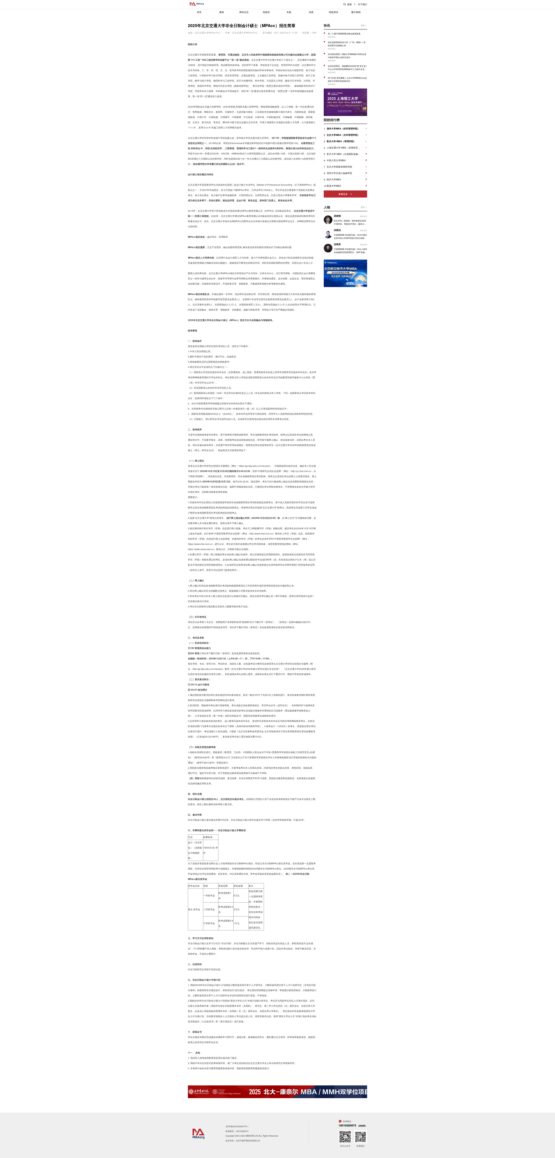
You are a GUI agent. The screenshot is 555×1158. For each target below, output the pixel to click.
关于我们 (362, 4)
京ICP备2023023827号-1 (237, 1126)
